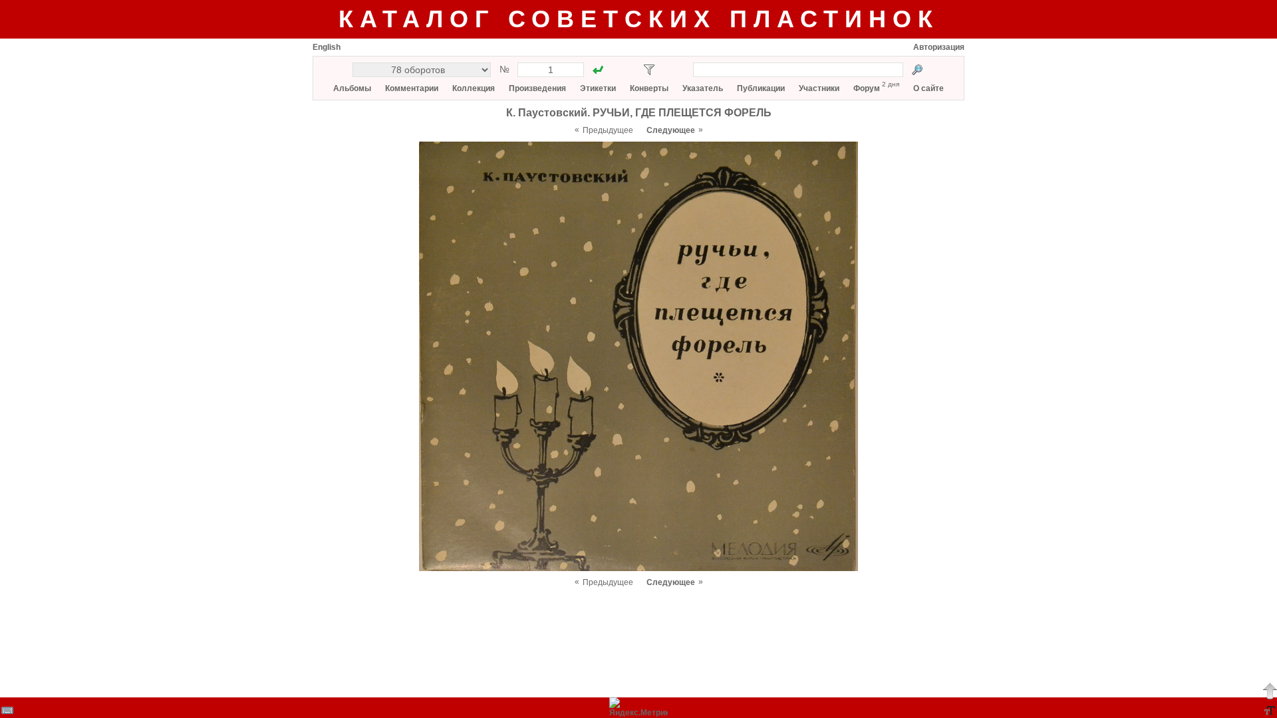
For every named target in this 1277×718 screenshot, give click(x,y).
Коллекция (473, 88)
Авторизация (938, 47)
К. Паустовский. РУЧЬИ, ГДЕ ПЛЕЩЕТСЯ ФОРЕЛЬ (639, 112)
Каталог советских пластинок (639, 19)
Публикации (761, 88)
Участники (819, 88)
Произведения (537, 88)
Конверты (649, 88)
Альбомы (352, 88)
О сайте (928, 88)
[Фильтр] (649, 69)
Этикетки (598, 88)
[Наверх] (1269, 690)
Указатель (702, 88)
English (327, 47)
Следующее (670, 130)
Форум (866, 88)
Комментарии (411, 88)
